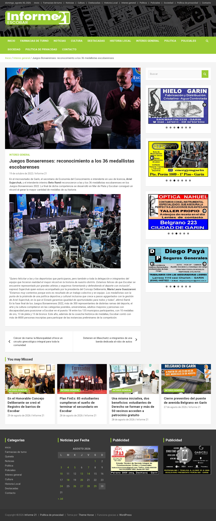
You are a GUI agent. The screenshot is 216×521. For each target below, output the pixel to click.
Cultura (81, 3)
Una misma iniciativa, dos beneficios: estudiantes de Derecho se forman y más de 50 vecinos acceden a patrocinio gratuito (133, 406)
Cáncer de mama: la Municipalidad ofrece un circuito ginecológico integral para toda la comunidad (38, 342)
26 (74, 486)
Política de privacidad (187, 3)
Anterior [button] (152, 105)
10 (61, 473)
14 (88, 473)
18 (68, 480)
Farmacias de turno (52, 3)
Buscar (205, 74)
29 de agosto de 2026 (19, 415)
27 (81, 486)
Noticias (70, 3)
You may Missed (20, 359)
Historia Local (111, 3)
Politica (143, 3)
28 (88, 486)
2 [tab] (170, 127)
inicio (36, 3)
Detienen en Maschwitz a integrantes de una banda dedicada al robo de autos (107, 340)
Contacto (206, 3)
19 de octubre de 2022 (21, 173)
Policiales (155, 3)
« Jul (60, 498)
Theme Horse (86, 514)
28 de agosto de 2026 (71, 415)
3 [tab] (174, 127)
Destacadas (94, 3)
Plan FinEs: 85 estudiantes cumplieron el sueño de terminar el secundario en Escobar (79, 404)
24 (61, 486)
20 (81, 480)
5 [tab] (182, 127)
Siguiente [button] (204, 105)
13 (81, 473)
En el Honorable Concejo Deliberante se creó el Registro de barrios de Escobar (26, 404)
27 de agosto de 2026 (175, 407)
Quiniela (9, 456)
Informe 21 (41, 173)
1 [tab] (167, 127)
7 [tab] (190, 127)
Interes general (129, 3)
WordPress (125, 514)
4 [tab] (178, 127)
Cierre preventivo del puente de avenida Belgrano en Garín (185, 400)
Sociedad (168, 3)
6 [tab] (186, 127)
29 (95, 486)
